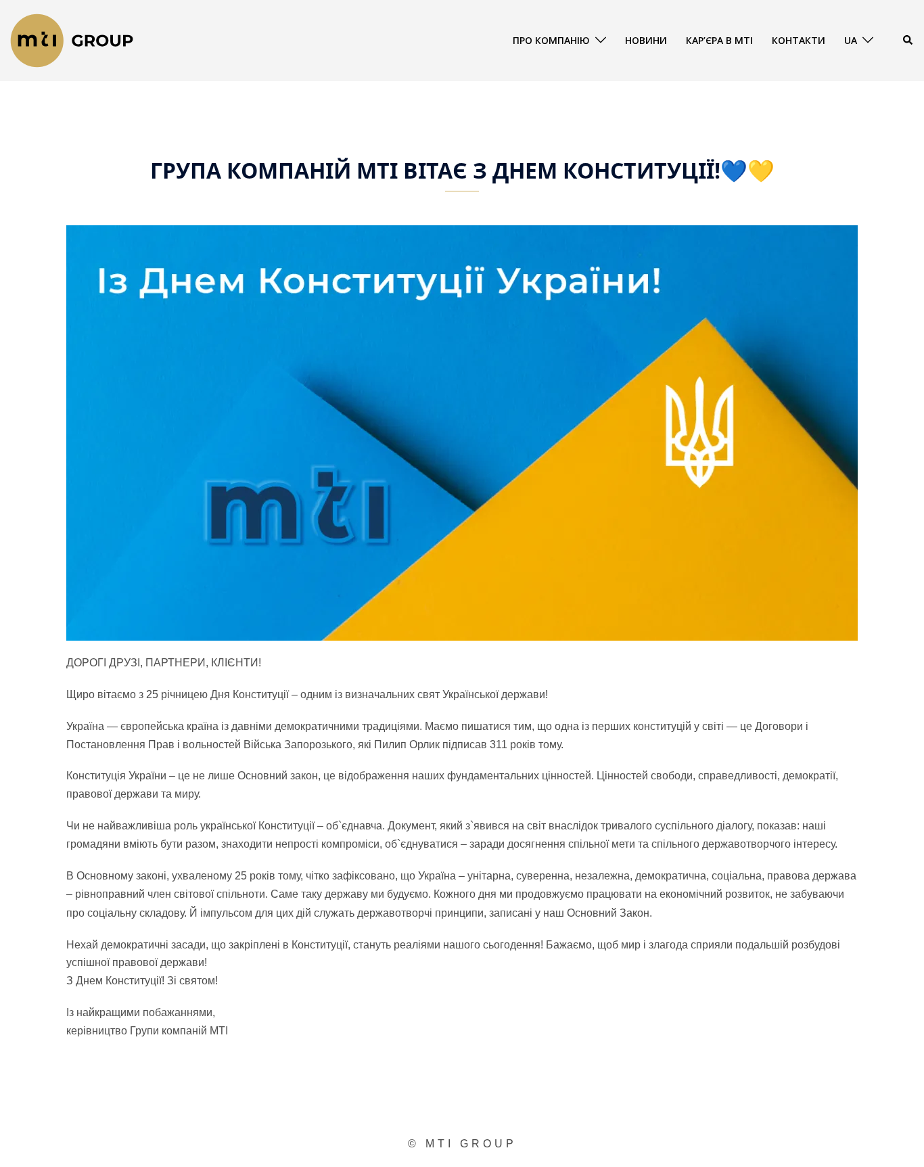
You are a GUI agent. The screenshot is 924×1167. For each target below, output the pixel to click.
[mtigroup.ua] (71, 39)
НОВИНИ (646, 40)
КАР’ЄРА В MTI (719, 40)
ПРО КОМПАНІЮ (551, 40)
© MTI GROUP (462, 1143)
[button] (908, 40)
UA (850, 40)
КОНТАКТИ (798, 40)
